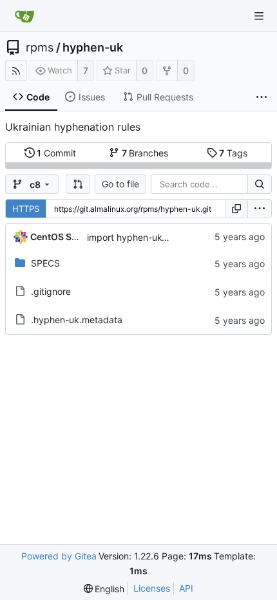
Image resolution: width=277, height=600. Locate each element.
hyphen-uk (92, 47)
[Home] (24, 16)
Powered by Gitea (59, 555)
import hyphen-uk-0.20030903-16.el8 (168, 237)
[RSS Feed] (16, 70)
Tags (233, 152)
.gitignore (51, 291)
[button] (78, 184)
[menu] (259, 208)
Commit (56, 152)
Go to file (120, 183)
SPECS (45, 263)
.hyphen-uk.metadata (76, 319)
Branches (145, 152)
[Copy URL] (236, 208)
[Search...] (259, 184)
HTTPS (25, 208)
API (186, 588)
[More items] (261, 97)
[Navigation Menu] (259, 16)
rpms (39, 47)
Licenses (151, 588)
